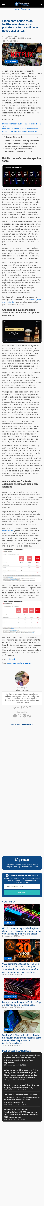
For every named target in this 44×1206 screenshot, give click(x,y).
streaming (27, 663)
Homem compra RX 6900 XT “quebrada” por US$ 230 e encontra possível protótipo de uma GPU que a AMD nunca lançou (21, 1113)
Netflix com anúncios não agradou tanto (22, 141)
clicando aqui (8, 530)
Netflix (19, 663)
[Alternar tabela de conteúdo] (36, 137)
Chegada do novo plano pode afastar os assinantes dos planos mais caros (21, 144)
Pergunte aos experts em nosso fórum (22, 867)
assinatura (11, 663)
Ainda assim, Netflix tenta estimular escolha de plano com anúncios (20, 150)
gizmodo (12, 659)
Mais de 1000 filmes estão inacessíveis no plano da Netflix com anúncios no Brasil (20, 130)
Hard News (11, 61)
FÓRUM (25, 860)
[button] (3, 4)
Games (8, 958)
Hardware (9, 923)
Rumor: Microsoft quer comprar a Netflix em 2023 (21, 125)
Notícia (8, 1030)
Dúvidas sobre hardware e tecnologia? (22, 864)
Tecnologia (25, 9)
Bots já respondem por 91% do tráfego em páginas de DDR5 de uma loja (21, 1003)
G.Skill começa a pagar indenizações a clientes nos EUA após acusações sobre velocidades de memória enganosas (21, 931)
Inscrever (22, 892)
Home (16, 9)
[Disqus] (22, 758)
